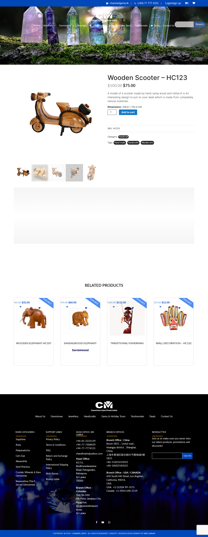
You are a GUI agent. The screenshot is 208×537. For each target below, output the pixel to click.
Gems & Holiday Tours (120, 25)
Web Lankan (149, 533)
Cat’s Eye (20, 456)
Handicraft (123, 137)
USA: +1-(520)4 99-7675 (120, 487)
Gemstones (65, 25)
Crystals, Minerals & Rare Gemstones (28, 474)
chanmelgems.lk (119, 3)
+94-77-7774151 (86, 448)
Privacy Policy (53, 439)
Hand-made (119, 143)
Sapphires (21, 439)
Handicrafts (99, 25)
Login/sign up (173, 3)
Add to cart (128, 112)
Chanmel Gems (79, 533)
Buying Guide (52, 479)
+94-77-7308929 (86, 445)
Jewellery (82, 25)
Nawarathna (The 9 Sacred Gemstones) (25, 483)
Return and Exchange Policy (56, 458)
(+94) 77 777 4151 (148, 3)
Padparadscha (23, 450)
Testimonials (141, 25)
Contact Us (167, 416)
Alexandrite (21, 461)
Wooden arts (147, 143)
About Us (48, 25)
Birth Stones (52, 474)
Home (37, 25)
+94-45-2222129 (86, 441)
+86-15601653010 (117, 462)
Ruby (18, 445)
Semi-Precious (23, 467)
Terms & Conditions (56, 445)
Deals (157, 25)
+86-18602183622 (117, 466)
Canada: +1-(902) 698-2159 (121, 491)
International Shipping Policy (57, 466)
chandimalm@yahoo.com (89, 454)
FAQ (48, 450)
